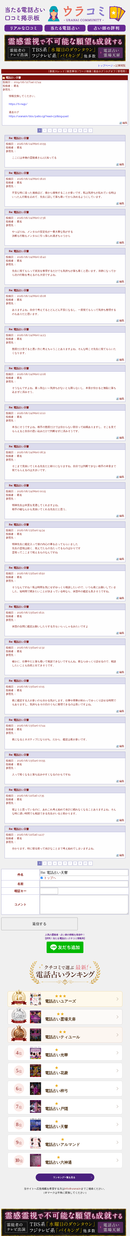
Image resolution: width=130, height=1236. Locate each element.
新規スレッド (57, 71)
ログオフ (110, 71)
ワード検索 (85, 71)
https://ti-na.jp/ (18, 104)
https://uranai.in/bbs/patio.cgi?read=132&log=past (39, 116)
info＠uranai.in (73, 1188)
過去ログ (98, 71)
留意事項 (72, 71)
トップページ (105, 65)
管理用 (121, 71)
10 (85, 130)
